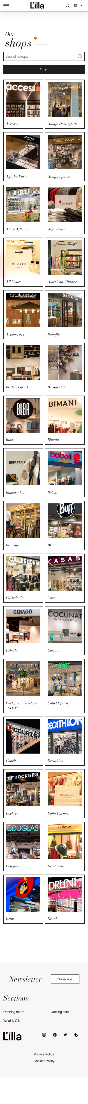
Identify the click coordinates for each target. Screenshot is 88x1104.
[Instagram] (44, 1035)
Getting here (60, 1012)
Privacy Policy (44, 1054)
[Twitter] (65, 1035)
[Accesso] (37, 5)
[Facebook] (55, 1035)
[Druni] (20, 1036)
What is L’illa (12, 1020)
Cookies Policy (44, 1061)
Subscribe (65, 979)
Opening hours (13, 1012)
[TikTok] (76, 1035)
